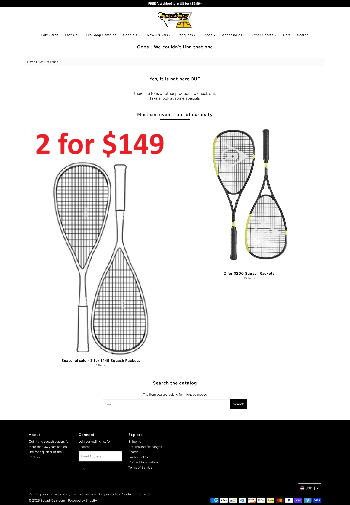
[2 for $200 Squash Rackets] (249, 196)
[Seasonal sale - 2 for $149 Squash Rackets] (100, 239)
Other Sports (263, 35)
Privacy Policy (138, 457)
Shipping (134, 441)
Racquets (186, 35)
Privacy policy (60, 494)
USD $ (310, 488)
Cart (286, 35)
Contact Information (143, 462)
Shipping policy (109, 494)
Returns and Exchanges (145, 447)
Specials (130, 35)
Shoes (208, 35)
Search (303, 35)
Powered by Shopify (82, 500)
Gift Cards (49, 35)
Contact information (136, 494)
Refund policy (39, 494)
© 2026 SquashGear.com (47, 500)
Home (31, 62)
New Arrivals (158, 35)
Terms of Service (140, 467)
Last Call (72, 35)
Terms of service (84, 494)
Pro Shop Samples (101, 35)
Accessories (232, 35)
